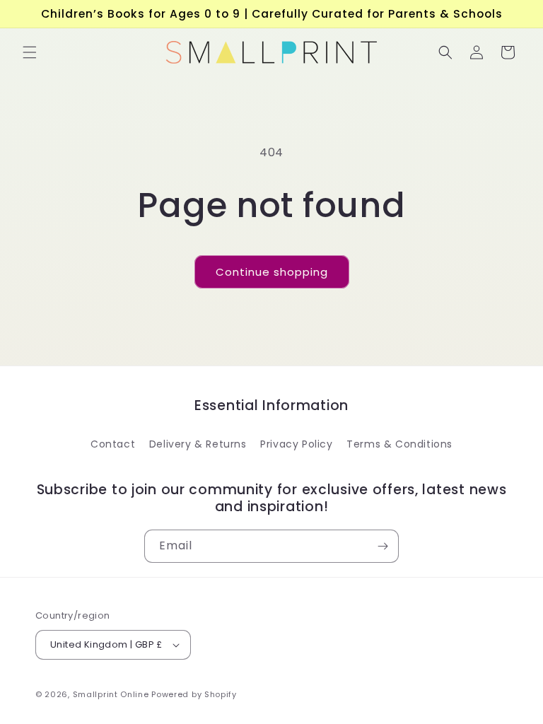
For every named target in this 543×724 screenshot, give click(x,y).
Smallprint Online (111, 694)
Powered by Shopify (194, 694)
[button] (29, 52)
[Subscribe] (382, 546)
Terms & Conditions (399, 444)
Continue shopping (272, 271)
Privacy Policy (296, 444)
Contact (112, 444)
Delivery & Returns (198, 444)
